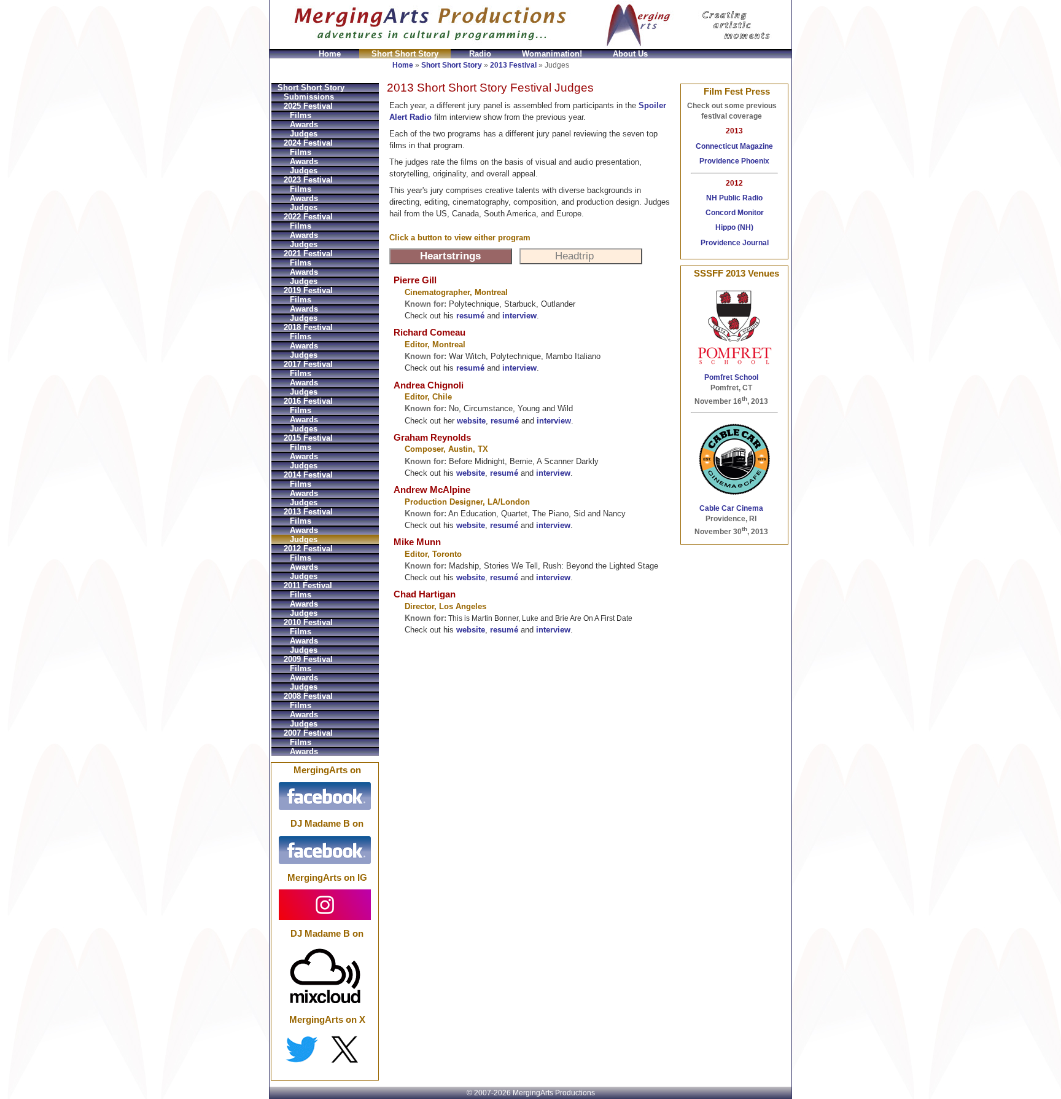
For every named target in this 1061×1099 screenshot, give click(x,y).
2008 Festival (308, 696)
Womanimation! (552, 53)
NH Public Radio (734, 198)
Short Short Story (404, 53)
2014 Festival (308, 474)
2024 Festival (308, 143)
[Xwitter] (325, 1049)
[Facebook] (325, 796)
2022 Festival (308, 216)
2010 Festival (308, 622)
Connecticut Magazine (734, 146)
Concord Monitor (734, 212)
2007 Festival (308, 733)
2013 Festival (513, 65)
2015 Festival (308, 438)
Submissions (309, 96)
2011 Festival (308, 585)
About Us (630, 53)
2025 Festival (308, 106)
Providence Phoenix (734, 161)
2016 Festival (308, 401)
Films (300, 115)
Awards (304, 124)
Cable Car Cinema (731, 508)
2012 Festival (308, 548)
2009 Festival (308, 659)
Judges (303, 133)
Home (330, 53)
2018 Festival (308, 327)
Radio (480, 53)
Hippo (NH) (734, 227)
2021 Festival (308, 253)
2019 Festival (308, 290)
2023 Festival (308, 179)
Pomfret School (731, 377)
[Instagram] (325, 904)
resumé (470, 315)
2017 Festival (308, 364)
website (471, 420)
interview (519, 315)
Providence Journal (735, 242)
